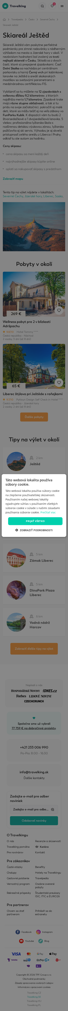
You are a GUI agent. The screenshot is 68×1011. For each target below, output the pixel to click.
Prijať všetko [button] (35, 521)
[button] (34, 530)
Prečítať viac (48, 512)
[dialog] (34, 505)
